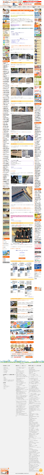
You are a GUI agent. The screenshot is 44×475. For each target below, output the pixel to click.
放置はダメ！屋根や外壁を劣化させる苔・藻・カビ (34, 456)
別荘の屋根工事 (37, 236)
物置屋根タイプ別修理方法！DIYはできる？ (37, 221)
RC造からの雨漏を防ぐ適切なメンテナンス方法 (34, 430)
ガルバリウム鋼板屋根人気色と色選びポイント (38, 113)
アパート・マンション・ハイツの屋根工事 (20, 385)
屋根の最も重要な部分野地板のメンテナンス (6, 140)
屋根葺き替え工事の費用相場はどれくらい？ (38, 129)
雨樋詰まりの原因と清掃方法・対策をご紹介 (20, 409)
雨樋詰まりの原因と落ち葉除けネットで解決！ (38, 230)
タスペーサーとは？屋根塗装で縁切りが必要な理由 (34, 405)
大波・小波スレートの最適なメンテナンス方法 (6, 103)
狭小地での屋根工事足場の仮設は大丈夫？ (37, 156)
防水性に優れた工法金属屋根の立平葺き (5, 108)
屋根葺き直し (39, 54)
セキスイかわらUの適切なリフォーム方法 (33, 374)
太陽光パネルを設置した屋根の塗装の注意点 (38, 147)
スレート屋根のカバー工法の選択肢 (38, 139)
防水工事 (38, 51)
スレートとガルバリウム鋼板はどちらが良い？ (38, 105)
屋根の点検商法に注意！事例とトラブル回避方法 (38, 204)
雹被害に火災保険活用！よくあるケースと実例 (38, 185)
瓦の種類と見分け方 (5, 132)
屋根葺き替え (39, 40)
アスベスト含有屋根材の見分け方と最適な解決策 (6, 135)
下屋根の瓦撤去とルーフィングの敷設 (15, 41)
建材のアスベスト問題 (6, 137)
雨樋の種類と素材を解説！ (19, 412)
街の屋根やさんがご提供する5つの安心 (10, 7)
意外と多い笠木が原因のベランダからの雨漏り (6, 79)
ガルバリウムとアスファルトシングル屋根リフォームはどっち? (6, 154)
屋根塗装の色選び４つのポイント (37, 177)
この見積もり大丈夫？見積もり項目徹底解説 (37, 197)
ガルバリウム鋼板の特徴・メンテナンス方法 (33, 428)
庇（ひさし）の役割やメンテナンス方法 (6, 172)
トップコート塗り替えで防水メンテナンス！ (6, 185)
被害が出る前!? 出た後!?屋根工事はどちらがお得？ (38, 199)
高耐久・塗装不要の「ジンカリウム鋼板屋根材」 (34, 429)
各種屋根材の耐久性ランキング (32, 446)
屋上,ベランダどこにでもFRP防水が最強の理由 (6, 90)
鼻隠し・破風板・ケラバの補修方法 (6, 76)
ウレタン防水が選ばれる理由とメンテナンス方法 (6, 85)
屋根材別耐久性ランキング (5, 145)
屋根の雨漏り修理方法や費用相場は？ (6, 169)
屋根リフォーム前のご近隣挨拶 (19, 373)
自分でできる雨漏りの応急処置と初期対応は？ (38, 181)
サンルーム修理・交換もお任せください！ (38, 223)
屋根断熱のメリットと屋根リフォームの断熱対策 (6, 179)
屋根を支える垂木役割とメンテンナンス (6, 167)
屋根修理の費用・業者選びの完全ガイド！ (6, 66)
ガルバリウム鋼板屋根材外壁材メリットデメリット (38, 118)
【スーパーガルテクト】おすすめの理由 (16, 168)
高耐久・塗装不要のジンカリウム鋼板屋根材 (6, 163)
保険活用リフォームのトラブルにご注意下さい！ (34, 453)
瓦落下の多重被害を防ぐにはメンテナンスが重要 (38, 165)
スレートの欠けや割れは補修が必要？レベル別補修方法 (34, 394)
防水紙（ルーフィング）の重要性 (32, 443)
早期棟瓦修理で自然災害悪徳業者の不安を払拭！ (6, 101)
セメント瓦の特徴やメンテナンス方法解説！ (6, 95)
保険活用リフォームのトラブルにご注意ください (38, 210)
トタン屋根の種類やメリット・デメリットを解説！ (34, 395)
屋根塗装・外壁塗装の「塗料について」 (33, 371)
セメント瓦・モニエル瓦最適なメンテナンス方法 (6, 97)
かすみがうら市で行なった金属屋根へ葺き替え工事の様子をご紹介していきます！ (19, 39)
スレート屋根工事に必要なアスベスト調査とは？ (6, 183)
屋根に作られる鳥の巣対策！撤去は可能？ (20, 411)
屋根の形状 (4, 116)
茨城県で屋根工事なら (6, 243)
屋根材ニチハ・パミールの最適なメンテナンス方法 (38, 151)
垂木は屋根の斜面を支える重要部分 (20, 398)
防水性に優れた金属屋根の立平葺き (32, 451)
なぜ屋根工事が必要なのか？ (38, 124)
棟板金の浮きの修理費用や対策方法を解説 (6, 73)
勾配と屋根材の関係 (31, 421)
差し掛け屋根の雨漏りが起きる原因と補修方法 (6, 121)
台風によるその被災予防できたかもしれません (38, 163)
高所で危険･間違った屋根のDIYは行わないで (33, 431)
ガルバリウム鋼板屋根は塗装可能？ (38, 110)
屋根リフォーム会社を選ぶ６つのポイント (38, 160)
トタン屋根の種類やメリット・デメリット (37, 144)
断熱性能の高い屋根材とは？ (5, 177)
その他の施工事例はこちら (31, 277)
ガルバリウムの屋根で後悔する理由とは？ (6, 158)
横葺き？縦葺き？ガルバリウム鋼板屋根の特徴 (38, 117)
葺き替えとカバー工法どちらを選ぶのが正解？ (38, 134)
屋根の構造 (4, 74)
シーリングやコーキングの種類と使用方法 (6, 106)
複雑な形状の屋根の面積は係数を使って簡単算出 (34, 416)
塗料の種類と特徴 (31, 372)
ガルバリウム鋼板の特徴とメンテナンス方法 (6, 161)
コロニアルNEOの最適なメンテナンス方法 (38, 154)
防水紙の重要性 (5, 138)
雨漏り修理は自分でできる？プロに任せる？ (6, 69)
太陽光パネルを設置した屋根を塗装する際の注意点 (21, 413)
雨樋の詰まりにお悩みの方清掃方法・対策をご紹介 (38, 228)
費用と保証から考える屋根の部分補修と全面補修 (21, 396)
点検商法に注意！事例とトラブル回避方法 (20, 374)
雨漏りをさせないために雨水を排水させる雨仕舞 (6, 129)
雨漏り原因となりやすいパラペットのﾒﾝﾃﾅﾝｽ (6, 88)
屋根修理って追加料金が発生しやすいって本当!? (38, 207)
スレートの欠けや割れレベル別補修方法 (37, 141)
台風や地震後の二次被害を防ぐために (38, 168)
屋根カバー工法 (39, 43)
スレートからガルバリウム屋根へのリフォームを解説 (38, 107)
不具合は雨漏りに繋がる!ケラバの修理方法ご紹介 (6, 78)
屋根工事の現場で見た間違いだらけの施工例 (37, 175)
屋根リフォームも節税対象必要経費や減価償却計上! (38, 239)
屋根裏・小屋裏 (30, 417)
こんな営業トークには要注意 (37, 200)
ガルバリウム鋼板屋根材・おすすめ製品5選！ (33, 381)
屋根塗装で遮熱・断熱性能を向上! (37, 180)
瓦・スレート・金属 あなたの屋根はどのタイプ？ (17, 32)
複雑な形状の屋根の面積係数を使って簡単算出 (6, 114)
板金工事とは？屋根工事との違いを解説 (6, 71)
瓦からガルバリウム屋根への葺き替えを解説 (38, 108)
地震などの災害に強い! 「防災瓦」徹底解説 (37, 173)
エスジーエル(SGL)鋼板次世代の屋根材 (6, 160)
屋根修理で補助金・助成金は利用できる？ (37, 186)
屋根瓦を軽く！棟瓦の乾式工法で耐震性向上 (37, 170)
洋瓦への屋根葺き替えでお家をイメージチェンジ (6, 152)
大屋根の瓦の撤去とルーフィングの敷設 (15, 40)
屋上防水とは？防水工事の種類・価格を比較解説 (6, 92)
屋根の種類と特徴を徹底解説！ (5, 63)
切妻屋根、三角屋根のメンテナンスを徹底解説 (6, 119)
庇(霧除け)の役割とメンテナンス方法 (5, 104)
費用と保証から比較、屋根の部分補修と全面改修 (38, 131)
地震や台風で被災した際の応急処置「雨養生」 (6, 110)
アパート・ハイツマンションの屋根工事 (37, 234)
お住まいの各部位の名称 (6, 64)
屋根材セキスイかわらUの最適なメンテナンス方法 (38, 152)
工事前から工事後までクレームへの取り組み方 (38, 195)
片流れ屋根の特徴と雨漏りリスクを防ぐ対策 (6, 118)
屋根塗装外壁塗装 (38, 60)
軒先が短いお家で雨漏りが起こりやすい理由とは (6, 134)
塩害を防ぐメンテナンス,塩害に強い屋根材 (6, 146)
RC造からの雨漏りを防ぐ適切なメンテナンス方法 (6, 170)
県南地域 (4, 258)
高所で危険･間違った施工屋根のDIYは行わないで (6, 165)
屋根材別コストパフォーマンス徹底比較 (6, 143)
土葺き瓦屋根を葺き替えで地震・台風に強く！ (6, 99)
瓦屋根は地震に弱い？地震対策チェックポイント (38, 172)
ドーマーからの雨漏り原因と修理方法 (6, 174)
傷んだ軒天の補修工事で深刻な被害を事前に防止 (6, 81)
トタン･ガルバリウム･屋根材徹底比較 (6, 156)
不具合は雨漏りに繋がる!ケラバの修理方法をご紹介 (34, 406)
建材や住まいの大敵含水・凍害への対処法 (6, 126)
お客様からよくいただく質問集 (32, 373)
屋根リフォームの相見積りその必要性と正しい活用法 (38, 192)
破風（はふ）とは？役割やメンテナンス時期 (6, 186)
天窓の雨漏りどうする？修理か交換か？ (6, 176)
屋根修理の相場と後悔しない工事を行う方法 (37, 127)
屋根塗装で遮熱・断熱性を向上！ (32, 420)
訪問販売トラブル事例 (37, 202)
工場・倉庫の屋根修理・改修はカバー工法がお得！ (38, 225)
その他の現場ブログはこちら (31, 320)
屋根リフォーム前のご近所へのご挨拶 (37, 194)
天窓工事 (38, 62)
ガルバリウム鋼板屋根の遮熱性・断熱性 (38, 112)
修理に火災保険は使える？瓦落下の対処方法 (38, 167)
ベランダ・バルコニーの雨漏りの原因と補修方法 (6, 94)
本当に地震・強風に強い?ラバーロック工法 (6, 111)
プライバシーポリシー (6, 245)
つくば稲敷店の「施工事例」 (15, 33)
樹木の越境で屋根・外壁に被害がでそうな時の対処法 (38, 208)
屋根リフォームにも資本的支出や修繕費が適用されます (22, 395)
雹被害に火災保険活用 (31, 469)
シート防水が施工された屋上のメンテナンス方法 (6, 87)
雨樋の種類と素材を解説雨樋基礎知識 (6, 181)
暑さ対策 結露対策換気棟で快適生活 (5, 124)
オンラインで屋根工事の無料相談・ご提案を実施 (38, 190)
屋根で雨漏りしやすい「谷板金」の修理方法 (6, 131)
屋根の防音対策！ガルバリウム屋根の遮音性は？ (38, 120)
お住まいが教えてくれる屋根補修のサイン (38, 132)
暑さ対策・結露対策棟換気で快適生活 (33, 418)
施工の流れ (36, 157)
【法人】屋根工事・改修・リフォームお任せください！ (22, 387)
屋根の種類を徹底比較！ (36, 136)
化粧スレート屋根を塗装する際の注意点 (37, 149)
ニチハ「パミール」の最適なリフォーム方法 (33, 375)
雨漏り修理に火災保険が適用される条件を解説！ (38, 183)
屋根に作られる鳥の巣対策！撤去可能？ (38, 231)
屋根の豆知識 (5, 141)
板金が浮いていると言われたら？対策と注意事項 (38, 205)
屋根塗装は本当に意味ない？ (5, 67)
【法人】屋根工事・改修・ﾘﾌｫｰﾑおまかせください (38, 238)
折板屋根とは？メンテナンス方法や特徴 (38, 146)
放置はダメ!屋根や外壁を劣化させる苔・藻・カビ (6, 148)
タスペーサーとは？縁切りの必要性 (5, 83)
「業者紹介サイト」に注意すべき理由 (37, 212)
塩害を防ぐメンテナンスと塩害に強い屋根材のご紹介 (34, 455)
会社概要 (4, 240)
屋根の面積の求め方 (5, 113)
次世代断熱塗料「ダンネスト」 (37, 178)
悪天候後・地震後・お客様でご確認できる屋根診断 (34, 370)
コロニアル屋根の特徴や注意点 (37, 142)
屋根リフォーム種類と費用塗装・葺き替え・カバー (38, 137)
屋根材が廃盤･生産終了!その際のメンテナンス (6, 150)
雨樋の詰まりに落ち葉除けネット (19, 410)
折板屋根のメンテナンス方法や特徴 (32, 396)
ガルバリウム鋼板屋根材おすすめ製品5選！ (38, 115)
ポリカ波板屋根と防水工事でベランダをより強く (38, 226)
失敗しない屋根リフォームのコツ (37, 126)
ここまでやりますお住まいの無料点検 (34, 7)
